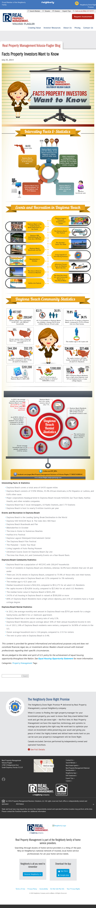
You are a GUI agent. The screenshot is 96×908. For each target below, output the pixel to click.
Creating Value (34, 27)
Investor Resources (52, 27)
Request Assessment (83, 16)
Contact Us (88, 27)
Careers (68, 781)
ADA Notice (20, 804)
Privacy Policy (32, 889)
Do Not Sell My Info (57, 889)
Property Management (22, 663)
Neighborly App (71, 773)
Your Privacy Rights (73, 889)
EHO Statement (71, 776)
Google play (64, 875)
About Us (67, 27)
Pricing (77, 27)
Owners (57, 11)
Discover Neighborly (31, 874)
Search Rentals (35, 11)
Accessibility (43, 889)
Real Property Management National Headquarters (78, 769)
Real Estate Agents (72, 765)
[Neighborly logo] (48, 2)
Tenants (47, 11)
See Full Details (38, 749)
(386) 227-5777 (88, 11)
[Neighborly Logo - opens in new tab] (66, 825)
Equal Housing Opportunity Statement (56, 658)
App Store (64, 871)
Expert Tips (67, 11)
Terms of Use (20, 889)
